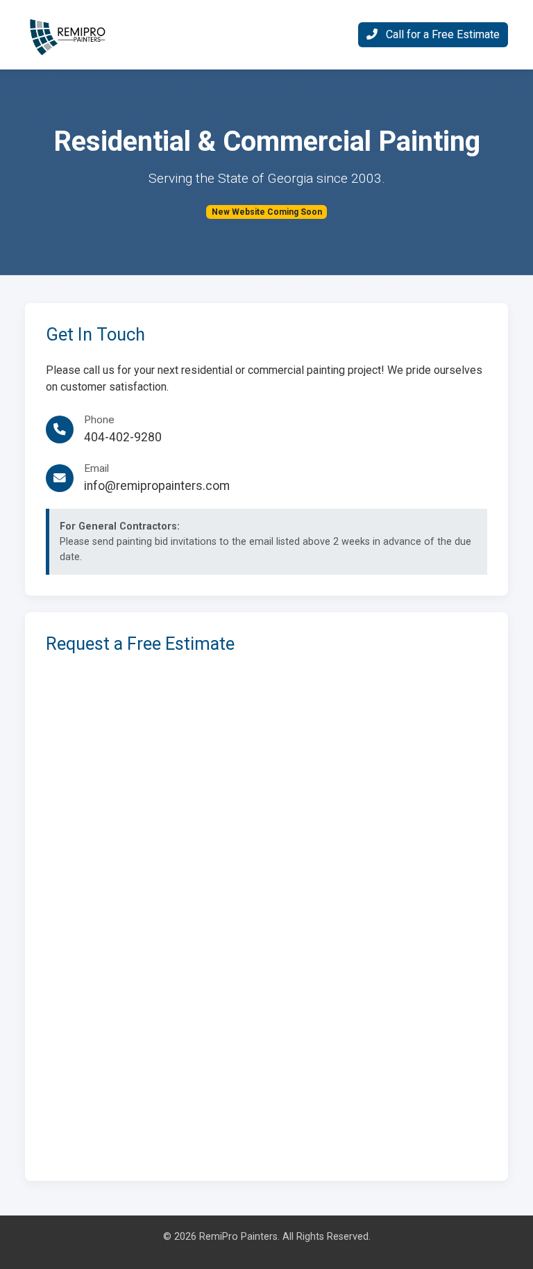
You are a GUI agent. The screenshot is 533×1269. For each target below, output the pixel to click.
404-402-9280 (123, 437)
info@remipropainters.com (157, 486)
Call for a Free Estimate (441, 34)
